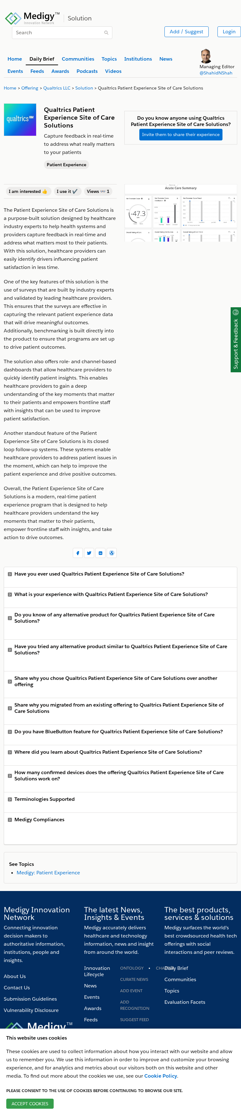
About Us (15, 976)
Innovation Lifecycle (97, 971)
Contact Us (17, 987)
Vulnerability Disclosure (31, 1010)
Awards (92, 1008)
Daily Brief (176, 968)
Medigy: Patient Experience (48, 872)
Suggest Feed (134, 1019)
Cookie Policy (160, 1076)
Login (229, 31)
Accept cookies (30, 1104)
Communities (180, 979)
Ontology (131, 968)
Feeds (91, 1019)
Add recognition (134, 1005)
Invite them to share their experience (181, 134)
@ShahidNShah (216, 73)
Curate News (134, 979)
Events (91, 997)
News (90, 985)
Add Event (131, 990)
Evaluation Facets (184, 1002)
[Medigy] (32, 17)
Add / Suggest (186, 31)
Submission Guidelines (30, 999)
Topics (171, 990)
